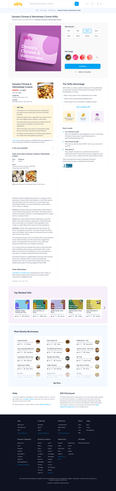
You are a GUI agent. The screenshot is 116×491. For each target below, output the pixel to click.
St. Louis (50, 464)
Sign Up (40, 427)
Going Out (20, 459)
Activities (20, 451)
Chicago (50, 445)
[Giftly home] (17, 4)
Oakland (50, 459)
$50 (78, 31)
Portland (40, 464)
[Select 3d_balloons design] (83, 57)
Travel (19, 445)
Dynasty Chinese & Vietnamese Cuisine (69, 10)
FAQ (19, 430)
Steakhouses (71, 443)
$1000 (87, 36)
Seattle (50, 470)
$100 (87, 31)
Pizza (69, 448)
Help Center (21, 424)
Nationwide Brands (22, 462)
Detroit (39, 451)
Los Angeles (51, 454)
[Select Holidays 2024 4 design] (68, 57)
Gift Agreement (90, 430)
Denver (50, 448)
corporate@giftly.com (43, 433)
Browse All (50, 472)
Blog (79, 432)
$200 (68, 36)
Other (96, 36)
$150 (96, 31)
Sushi (59, 451)
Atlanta (40, 443)
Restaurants (21, 443)
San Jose (40, 470)
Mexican (60, 454)
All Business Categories (23, 464)
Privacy (88, 427)
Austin (49, 443)
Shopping (20, 448)
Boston (39, 445)
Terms (87, 424)
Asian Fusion (61, 448)
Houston (50, 451)
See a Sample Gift (83, 107)
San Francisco (51, 467)
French (70, 445)
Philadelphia (41, 462)
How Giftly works (22, 427)
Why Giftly (40, 424)
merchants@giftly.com (63, 433)
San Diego (40, 467)
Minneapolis (51, 456)
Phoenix (50, 462)
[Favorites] (87, 4)
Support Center (28, 399)
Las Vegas (40, 454)
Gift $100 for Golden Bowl (21, 273)
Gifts (37, 10)
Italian (59, 445)
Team (79, 424)
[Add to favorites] (83, 72)
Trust (79, 430)
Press (79, 427)
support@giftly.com (45, 404)
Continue (82, 66)
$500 (78, 36)
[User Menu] (99, 4)
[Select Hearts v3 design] (90, 57)
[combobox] (53, 3)
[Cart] (92, 4)
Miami (39, 456)
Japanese (70, 454)
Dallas (39, 448)
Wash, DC (40, 472)
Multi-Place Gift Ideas (83, 443)
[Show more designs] (97, 57)
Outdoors (20, 456)
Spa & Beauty (21, 454)
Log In (39, 430)
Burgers (70, 451)
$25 (69, 31)
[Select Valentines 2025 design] (75, 57)
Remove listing (61, 427)
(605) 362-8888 (16, 93)
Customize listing (62, 424)
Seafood (60, 443)
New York (40, 459)
